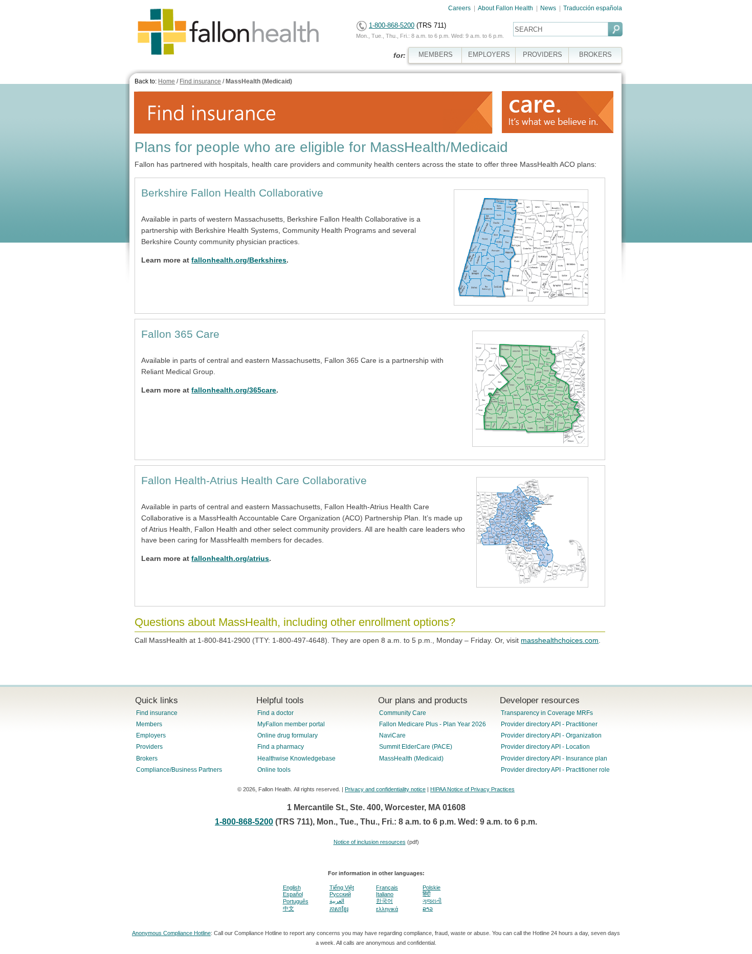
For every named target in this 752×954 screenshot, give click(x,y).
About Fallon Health (505, 8)
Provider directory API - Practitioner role (555, 769)
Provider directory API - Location (545, 746)
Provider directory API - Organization (551, 735)
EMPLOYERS (489, 54)
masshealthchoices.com (560, 640)
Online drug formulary (287, 735)
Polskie (431, 887)
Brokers (147, 758)
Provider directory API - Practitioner (549, 724)
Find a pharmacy (280, 746)
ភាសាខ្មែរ (338, 909)
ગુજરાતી (432, 901)
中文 (288, 908)
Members (149, 724)
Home (166, 81)
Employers (151, 735)
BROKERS (595, 54)
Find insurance (200, 81)
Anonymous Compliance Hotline (171, 933)
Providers (149, 746)
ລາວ (428, 908)
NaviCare (392, 735)
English (292, 887)
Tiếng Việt (341, 887)
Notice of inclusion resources (370, 842)
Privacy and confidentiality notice (385, 789)
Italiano (384, 894)
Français (387, 887)
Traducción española (592, 8)
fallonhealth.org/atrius (230, 558)
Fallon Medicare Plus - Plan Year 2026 (432, 724)
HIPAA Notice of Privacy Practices (472, 789)
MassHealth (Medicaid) (259, 81)
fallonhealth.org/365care (233, 390)
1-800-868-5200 (391, 25)
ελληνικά (387, 909)
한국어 (384, 901)
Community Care (402, 713)
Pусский (340, 894)
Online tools (274, 769)
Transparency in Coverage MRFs (547, 713)
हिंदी (426, 894)
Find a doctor (275, 713)
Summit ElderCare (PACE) (415, 746)
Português (295, 901)
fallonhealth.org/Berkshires (238, 260)
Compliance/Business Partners (179, 769)
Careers (459, 8)
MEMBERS (435, 54)
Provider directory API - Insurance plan (554, 758)
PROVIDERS (542, 54)
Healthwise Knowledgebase (296, 758)
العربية (336, 901)
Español (293, 894)
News (548, 8)
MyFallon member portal (291, 724)
